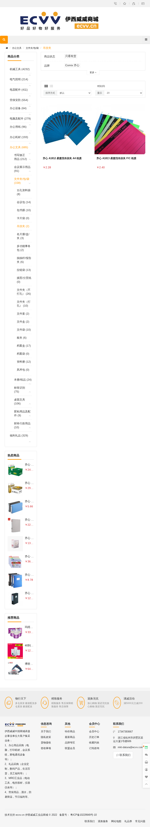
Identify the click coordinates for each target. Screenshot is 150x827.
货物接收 (46, 742)
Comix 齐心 (72, 65)
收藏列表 (94, 742)
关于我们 (46, 731)
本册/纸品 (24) (23, 379)
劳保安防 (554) (19, 100)
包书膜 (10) (24, 210)
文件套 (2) (23, 313)
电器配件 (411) (19, 89)
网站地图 (116, 821)
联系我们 (125, 755)
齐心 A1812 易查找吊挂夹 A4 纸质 (62, 158)
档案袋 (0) (23, 353)
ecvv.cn (20, 814)
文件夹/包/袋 (32, 48)
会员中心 (94, 731)
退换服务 (103, 821)
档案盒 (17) (24, 345)
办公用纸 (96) (18, 126)
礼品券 (128, 821)
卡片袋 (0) (23, 218)
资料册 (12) (24, 361)
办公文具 (16, 48)
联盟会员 (70, 748)
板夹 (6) (22, 337)
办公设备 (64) (18, 108)
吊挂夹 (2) (23, 226)
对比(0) (101, 86)
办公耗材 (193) (19, 137)
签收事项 (46, 748)
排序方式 (50, 93)
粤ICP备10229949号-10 (83, 814)
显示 (99, 93)
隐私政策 (46, 737)
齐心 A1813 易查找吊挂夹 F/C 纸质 (116, 158)
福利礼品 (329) (19, 435)
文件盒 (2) (23, 321)
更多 (92, 72)
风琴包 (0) (23, 369)
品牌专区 (70, 742)
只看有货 (70, 56)
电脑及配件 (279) (20, 118)
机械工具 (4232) (20, 69)
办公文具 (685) (19, 147)
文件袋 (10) (24, 329)
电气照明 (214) (19, 79)
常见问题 (140, 821)
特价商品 (70, 731)
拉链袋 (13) (24, 269)
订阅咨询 (94, 748)
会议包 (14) (24, 202)
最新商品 (70, 737)
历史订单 (94, 737)
